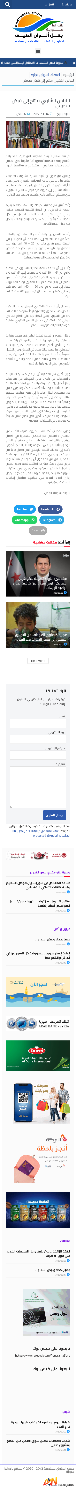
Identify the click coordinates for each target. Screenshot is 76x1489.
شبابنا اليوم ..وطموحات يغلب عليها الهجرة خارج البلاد (40, 1424)
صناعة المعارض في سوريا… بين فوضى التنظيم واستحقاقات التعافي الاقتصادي (38, 885)
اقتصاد (55, 74)
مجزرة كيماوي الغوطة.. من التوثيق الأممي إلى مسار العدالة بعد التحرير (41, 636)
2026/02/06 (61, 911)
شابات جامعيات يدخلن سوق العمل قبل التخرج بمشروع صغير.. (38, 1443)
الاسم (62, 716)
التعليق (61, 764)
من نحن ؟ (67, 4)
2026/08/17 (61, 944)
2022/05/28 (61, 1432)
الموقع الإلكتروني (55, 748)
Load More (38, 661)
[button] (7, 4)
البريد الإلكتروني (57, 732)
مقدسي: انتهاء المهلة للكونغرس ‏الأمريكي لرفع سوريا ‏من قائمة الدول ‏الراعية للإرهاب (40, 583)
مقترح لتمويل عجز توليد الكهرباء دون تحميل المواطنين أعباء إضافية (39, 903)
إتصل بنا (49, 4)
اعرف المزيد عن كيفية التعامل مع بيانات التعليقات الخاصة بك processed (41, 833)
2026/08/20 (61, 1261)
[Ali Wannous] (49, 1484)
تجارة (34, 74)
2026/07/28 (61, 892)
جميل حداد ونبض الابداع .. (52, 939)
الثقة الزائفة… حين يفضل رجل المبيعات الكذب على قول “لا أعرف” (38, 1253)
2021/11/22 (61, 1450)
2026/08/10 (61, 963)
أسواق (44, 74)
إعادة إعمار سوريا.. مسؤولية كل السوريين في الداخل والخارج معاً (38, 955)
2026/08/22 (58, 593)
